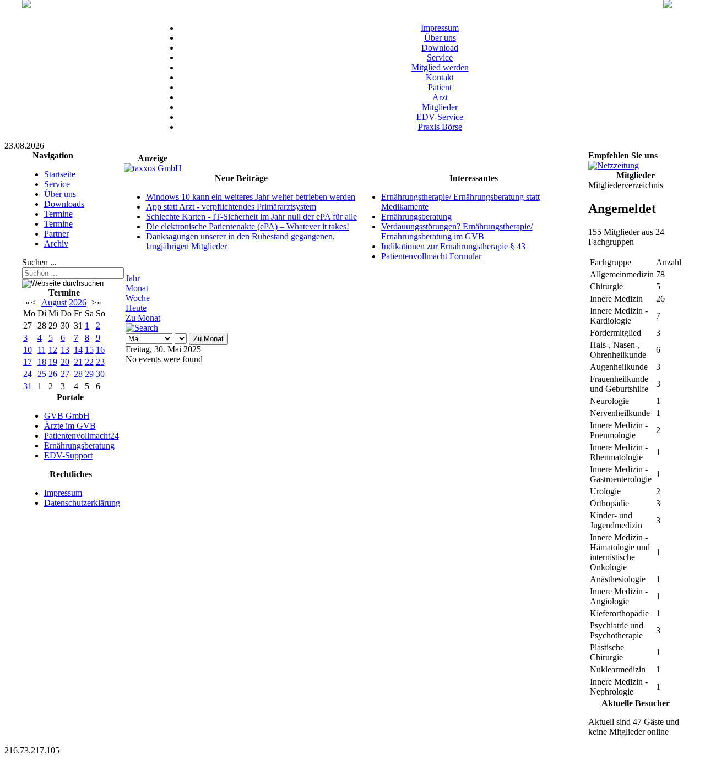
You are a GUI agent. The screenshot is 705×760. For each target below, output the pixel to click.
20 (65, 362)
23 (100, 362)
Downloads (64, 204)
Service (440, 57)
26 (52, 374)
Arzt (440, 97)
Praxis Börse (440, 127)
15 (89, 349)
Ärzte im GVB (70, 425)
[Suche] (142, 327)
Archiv (56, 243)
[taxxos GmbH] (153, 168)
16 (100, 349)
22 (89, 362)
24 (27, 374)
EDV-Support (68, 455)
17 (27, 362)
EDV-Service (439, 117)
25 (41, 374)
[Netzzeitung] (613, 165)
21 (78, 362)
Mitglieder (440, 107)
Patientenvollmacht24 (81, 435)
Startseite (59, 174)
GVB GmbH (67, 415)
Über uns (440, 37)
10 (27, 349)
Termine (58, 213)
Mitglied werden (440, 67)
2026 (77, 302)
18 (41, 362)
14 (78, 349)
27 (65, 374)
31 (27, 386)
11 (41, 349)
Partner (56, 233)
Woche (138, 298)
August (54, 302)
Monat (137, 288)
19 (52, 362)
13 (65, 349)
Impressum (440, 27)
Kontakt (440, 77)
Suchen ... (39, 262)
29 (89, 374)
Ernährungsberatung (79, 445)
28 (78, 374)
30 (100, 374)
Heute (136, 308)
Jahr (133, 278)
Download (439, 47)
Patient (440, 87)
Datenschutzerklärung (82, 502)
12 (52, 349)
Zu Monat (143, 317)
